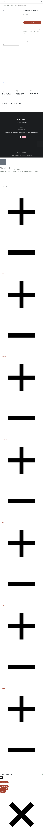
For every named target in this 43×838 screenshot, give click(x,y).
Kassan (2, 791)
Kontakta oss (24, 152)
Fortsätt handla (4, 782)
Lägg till (32, 22)
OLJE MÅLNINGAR (32, 41)
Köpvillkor (18, 152)
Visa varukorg (3, 788)
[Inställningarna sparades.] (41, 1)
